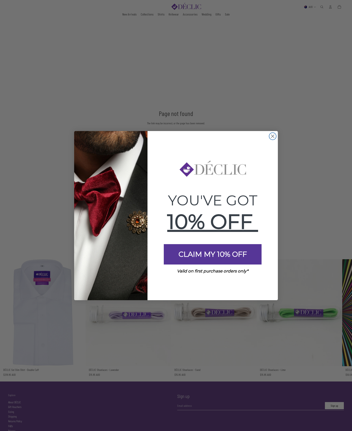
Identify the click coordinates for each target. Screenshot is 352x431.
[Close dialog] (272, 136)
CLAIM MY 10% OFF (212, 254)
